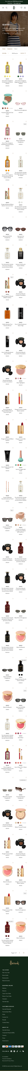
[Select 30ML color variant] (8, 170)
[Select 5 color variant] (18, 733)
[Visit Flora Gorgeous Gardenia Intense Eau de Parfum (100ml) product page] (7, 745)
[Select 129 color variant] (20, 763)
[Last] (23, 952)
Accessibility (5, 1056)
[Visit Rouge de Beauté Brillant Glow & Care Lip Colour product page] (7, 185)
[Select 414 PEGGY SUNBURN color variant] (18, 465)
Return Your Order (6, 996)
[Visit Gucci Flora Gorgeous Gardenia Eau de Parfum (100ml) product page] (7, 121)
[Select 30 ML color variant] (9, 76)
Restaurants (5, 978)
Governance (5, 1040)
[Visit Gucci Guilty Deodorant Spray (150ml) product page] (7, 333)
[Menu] (3, 7)
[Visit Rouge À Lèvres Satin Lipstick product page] (7, 834)
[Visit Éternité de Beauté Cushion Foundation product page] (21, 274)
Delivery (4, 988)
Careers (4, 1035)
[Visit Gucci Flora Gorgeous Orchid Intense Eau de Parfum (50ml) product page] (7, 153)
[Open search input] (6, 7)
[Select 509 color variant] (16, 763)
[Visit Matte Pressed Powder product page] (21, 805)
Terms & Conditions (6, 1058)
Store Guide (5, 975)
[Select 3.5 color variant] (20, 525)
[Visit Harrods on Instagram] (14, 1051)
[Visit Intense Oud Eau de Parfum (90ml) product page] (21, 245)
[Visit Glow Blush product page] (21, 716)
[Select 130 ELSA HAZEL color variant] (6, 292)
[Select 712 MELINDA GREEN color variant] (20, 465)
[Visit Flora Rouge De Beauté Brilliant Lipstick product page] (7, 274)
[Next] (19, 952)
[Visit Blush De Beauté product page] (21, 628)
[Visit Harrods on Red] (20, 1051)
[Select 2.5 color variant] (16, 525)
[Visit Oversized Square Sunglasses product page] (21, 777)
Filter (22, 53)
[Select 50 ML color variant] (7, 76)
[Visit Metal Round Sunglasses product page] (21, 91)
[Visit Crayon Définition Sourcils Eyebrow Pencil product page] (7, 478)
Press (3, 1038)
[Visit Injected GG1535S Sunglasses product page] (21, 688)
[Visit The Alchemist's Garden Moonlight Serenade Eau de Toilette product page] (21, 153)
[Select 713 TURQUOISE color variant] (16, 465)
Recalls (4, 1020)
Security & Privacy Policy (8, 1060)
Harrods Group (6, 1030)
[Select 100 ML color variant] (22, 202)
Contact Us (5, 1017)
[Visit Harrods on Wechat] (23, 1051)
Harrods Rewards (6, 1009)
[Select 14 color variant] (18, 823)
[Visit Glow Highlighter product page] (21, 361)
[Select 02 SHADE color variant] (18, 378)
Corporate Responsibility (8, 1032)
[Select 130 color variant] (18, 763)
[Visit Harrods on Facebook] (11, 1051)
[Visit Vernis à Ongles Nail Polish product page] (21, 448)
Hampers (4, 999)
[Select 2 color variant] (16, 733)
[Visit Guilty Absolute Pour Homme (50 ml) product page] (7, 305)
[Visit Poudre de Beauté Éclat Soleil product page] (7, 91)
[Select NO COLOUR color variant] (5, 76)
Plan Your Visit (5, 972)
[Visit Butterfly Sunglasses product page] (21, 891)
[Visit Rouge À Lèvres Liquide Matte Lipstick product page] (21, 390)
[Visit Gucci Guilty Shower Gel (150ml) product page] (7, 448)
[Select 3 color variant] (18, 525)
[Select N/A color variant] (5, 138)
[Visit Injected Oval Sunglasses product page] (21, 217)
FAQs (3, 1014)
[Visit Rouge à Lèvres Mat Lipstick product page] (21, 420)
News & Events (6, 980)
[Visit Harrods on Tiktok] (17, 1051)
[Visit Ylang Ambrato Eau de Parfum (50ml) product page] (21, 657)
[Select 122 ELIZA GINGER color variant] (8, 292)
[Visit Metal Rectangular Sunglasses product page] (7, 777)
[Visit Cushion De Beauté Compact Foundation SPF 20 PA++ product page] (21, 508)
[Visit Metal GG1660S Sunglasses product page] (7, 657)
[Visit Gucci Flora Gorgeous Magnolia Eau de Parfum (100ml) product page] (21, 59)
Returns (4, 991)
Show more (6, 33)
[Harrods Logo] (14, 962)
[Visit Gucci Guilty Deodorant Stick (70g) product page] (21, 305)
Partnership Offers (6, 1011)
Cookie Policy (5, 1022)
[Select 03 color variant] (7, 108)
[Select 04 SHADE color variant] (16, 378)
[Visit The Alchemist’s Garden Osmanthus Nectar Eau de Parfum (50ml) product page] (21, 539)
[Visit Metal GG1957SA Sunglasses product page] (21, 121)
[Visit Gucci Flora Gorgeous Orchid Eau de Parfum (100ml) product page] (7, 59)
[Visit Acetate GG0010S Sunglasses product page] (7, 508)
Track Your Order (6, 993)
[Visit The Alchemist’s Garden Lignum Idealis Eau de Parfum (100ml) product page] (7, 919)
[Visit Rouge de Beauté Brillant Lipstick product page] (7, 420)
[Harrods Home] (14, 7)
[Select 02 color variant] (3, 108)
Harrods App (5, 1001)
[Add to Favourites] (13, 59)
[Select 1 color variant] (20, 733)
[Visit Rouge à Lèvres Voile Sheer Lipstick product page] (21, 862)
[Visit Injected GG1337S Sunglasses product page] (7, 217)
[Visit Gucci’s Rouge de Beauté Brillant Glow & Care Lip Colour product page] (7, 390)
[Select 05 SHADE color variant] (20, 378)
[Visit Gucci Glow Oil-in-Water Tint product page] (21, 745)
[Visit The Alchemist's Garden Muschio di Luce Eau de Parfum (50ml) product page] (21, 185)
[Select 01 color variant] (5, 108)
